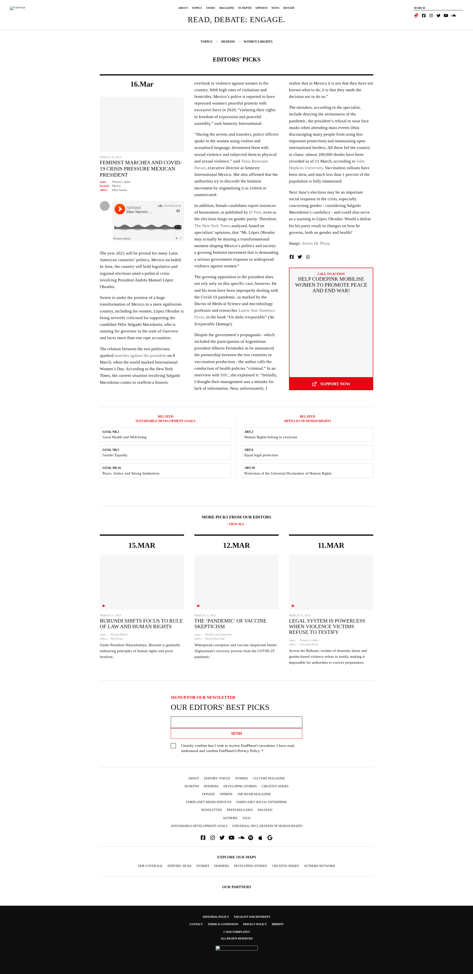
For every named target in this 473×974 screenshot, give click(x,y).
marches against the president (140, 355)
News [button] (275, 7)
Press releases (240, 810)
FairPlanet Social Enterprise (261, 802)
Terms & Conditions (223, 924)
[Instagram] (431, 16)
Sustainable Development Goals (199, 826)
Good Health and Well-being (124, 437)
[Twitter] (438, 16)
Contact (196, 924)
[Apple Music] (260, 837)
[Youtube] (445, 16)
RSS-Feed (265, 810)
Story (210, 7)
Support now (335, 384)
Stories (241, 778)
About (183, 7)
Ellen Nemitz (119, 189)
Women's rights (121, 181)
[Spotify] (251, 837)
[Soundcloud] (453, 16)
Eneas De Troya (316, 243)
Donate (289, 7)
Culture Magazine (269, 778)
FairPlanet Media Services (208, 802)
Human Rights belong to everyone (270, 437)
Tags (246, 818)
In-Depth (245, 7)
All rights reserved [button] (237, 938)
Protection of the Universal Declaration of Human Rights (288, 473)
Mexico (116, 185)
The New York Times (212, 225)
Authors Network (319, 866)
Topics (197, 7)
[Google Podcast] (270, 837)
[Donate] (416, 16)
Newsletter (211, 810)
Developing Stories (240, 786)
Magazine (226, 7)
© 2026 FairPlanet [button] (236, 931)
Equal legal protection (261, 455)
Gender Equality (115, 455)
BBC (224, 375)
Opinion (261, 7)
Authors (230, 818)
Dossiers (211, 786)
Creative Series (275, 786)
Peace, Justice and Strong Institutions (130, 473)
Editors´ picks (179, 866)
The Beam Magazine (254, 794)
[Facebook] (423, 16)
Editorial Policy (216, 916)
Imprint (278, 924)
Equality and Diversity (252, 916)
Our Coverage (150, 866)
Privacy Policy (248, 751)
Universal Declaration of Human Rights (267, 826)
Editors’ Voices (217, 778)
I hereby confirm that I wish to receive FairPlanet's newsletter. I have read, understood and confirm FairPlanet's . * (238, 748)
